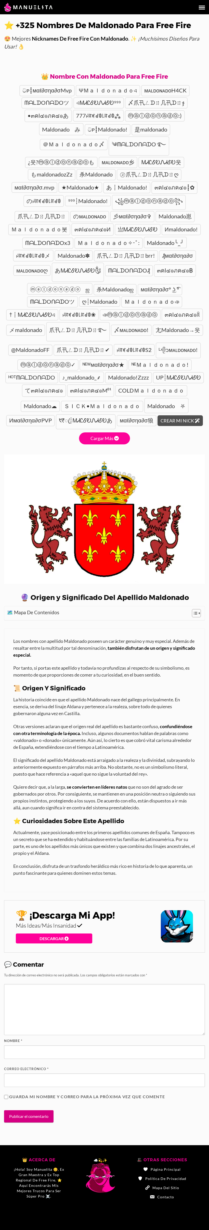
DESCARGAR (52, 938)
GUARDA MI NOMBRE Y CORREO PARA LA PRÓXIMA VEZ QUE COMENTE (87, 1096)
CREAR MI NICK (178, 420)
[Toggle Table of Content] (194, 613)
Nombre (13, 1041)
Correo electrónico (26, 1069)
